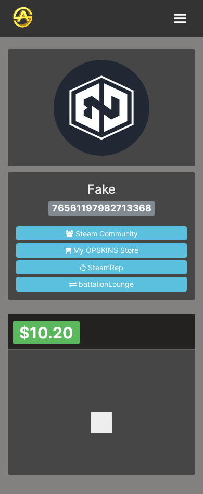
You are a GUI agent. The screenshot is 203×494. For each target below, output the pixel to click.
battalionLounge (105, 284)
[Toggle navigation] (179, 18)
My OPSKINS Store (104, 250)
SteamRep (104, 267)
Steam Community (105, 233)
